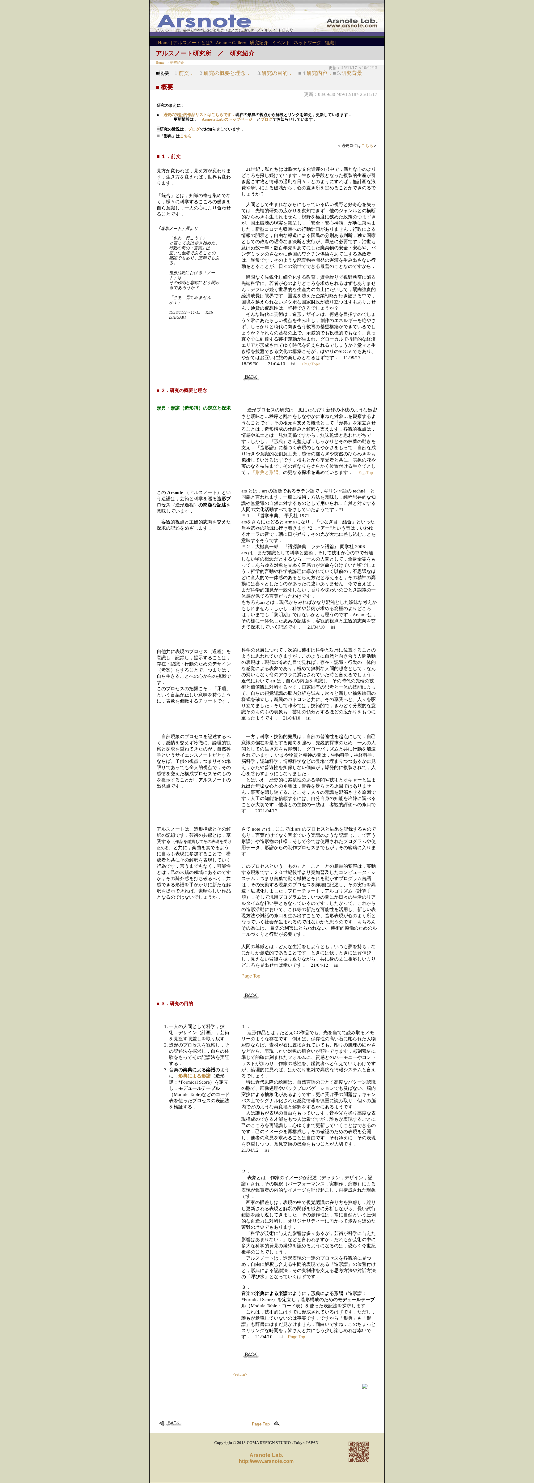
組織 (329, 42)
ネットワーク (307, 42)
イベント (281, 42)
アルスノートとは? (192, 42)
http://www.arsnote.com (266, 1461)
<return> (240, 1374)
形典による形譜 (194, 1075)
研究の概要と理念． (227, 73)
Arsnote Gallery (231, 42)
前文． (186, 73)
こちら (186, 136)
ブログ (267, 119)
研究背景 (351, 73)
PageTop (365, 472)
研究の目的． (277, 73)
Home (164, 42)
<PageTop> (310, 364)
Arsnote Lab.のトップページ (227, 119)
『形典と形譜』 (267, 472)
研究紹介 (259, 42)
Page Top (250, 976)
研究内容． (320, 73)
